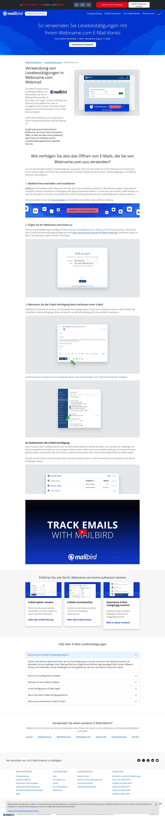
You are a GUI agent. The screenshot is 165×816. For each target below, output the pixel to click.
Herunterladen (58, 200)
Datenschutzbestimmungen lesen (23, 810)
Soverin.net (101, 736)
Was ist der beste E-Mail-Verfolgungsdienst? (48, 695)
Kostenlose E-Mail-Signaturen (28, 787)
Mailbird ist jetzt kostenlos (36, 13)
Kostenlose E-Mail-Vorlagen (27, 783)
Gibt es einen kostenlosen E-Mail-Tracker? (47, 701)
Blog (18, 794)
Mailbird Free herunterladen (83, 210)
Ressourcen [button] (148, 13)
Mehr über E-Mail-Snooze (79, 619)
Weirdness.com (64, 736)
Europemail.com (119, 736)
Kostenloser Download (82, 44)
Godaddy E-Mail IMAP (121, 794)
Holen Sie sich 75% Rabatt (112, 5)
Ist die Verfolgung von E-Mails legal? (44, 688)
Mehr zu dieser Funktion (118, 622)
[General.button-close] (156, 804)
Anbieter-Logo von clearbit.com (105, 814)
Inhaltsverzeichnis (90, 814)
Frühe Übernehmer (85, 783)
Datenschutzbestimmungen (77, 814)
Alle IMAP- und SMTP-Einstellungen (126, 776)
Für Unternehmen (132, 13)
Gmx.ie (29, 736)
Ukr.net (135, 736)
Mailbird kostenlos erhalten (139, 5)
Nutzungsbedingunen (62, 814)
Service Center (83, 776)
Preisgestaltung (94, 13)
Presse (55, 783)
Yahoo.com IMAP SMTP (121, 790)
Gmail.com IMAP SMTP (121, 780)
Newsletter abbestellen (86, 787)
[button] (159, 13)
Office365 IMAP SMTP (120, 787)
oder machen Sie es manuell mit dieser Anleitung (94, 232)
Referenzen (57, 790)
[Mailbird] (13, 13)
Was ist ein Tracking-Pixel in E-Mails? (44, 675)
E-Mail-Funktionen (112, 13)
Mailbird (29, 188)
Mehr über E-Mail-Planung (40, 619)
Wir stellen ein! (59, 780)
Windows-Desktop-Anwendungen (29, 790)
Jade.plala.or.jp (44, 736)
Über (55, 776)
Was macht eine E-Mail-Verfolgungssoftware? (48, 655)
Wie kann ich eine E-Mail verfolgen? (44, 682)
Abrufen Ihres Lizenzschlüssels (89, 780)
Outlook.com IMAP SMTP (122, 783)
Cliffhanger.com (83, 736)
